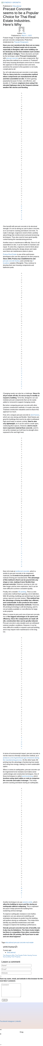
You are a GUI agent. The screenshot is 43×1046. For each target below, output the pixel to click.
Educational (17, 6)
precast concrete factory (11, 261)
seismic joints (27, 902)
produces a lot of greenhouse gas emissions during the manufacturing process (21, 759)
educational (9, 942)
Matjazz (21, 892)
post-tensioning (27, 776)
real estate (30, 942)
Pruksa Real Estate (10, 254)
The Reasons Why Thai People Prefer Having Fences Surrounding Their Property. (20, 956)
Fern (24, 33)
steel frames (35, 415)
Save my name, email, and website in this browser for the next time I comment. (21, 980)
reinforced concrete (22, 571)
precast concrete (12, 58)
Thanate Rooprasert (21, 42)
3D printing (22, 592)
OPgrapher (21, 212)
